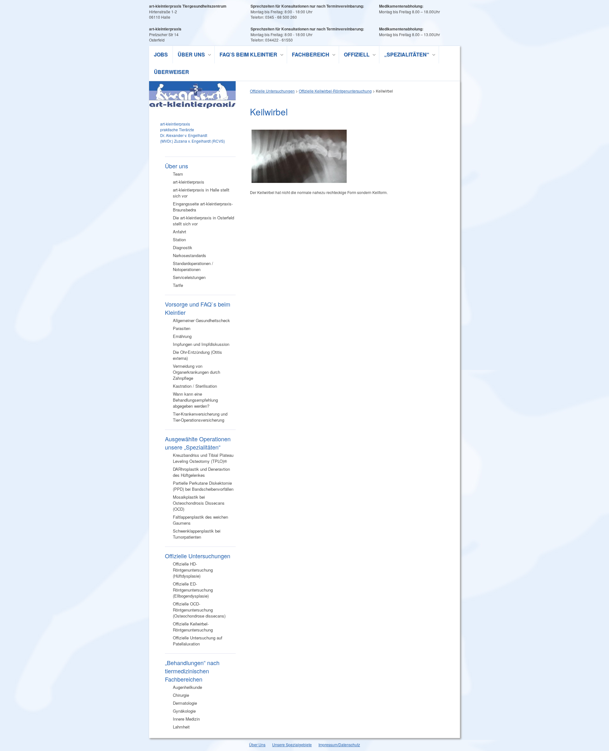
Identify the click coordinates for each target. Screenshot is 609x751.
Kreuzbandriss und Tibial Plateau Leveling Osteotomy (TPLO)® (203, 458)
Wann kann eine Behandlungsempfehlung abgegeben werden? (195, 400)
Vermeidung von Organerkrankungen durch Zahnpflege (196, 372)
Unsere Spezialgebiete (292, 744)
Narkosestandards (189, 255)
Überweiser (171, 71)
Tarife (178, 285)
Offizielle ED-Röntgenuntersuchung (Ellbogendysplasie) (193, 590)
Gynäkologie (184, 711)
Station (179, 239)
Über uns (189, 55)
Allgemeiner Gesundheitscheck (201, 320)
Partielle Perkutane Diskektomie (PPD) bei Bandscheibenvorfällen (203, 486)
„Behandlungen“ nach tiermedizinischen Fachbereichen (192, 670)
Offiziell (354, 55)
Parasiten (181, 328)
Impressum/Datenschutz (339, 744)
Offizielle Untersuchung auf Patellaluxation (197, 641)
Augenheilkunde (187, 687)
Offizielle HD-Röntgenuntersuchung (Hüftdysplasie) (193, 570)
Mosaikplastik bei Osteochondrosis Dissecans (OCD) (199, 503)
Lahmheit (181, 727)
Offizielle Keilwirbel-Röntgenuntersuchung (193, 627)
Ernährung (182, 336)
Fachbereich (308, 55)
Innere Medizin (186, 719)
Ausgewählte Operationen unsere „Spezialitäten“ (198, 443)
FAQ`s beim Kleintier (246, 55)
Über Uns (257, 744)
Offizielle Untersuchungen (197, 556)
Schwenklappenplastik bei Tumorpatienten (196, 534)
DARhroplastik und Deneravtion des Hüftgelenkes (201, 472)
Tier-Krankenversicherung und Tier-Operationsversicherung (200, 417)
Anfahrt (179, 232)
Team (178, 174)
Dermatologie (185, 703)
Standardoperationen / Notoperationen (193, 266)
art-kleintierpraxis (188, 182)
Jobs (161, 54)
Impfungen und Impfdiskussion (201, 344)
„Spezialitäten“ (404, 55)
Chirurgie (181, 695)
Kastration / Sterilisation (195, 386)
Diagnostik (182, 247)
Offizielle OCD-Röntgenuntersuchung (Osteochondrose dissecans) (199, 610)
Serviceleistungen (189, 277)
